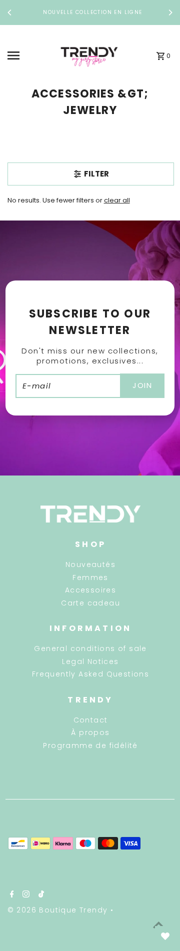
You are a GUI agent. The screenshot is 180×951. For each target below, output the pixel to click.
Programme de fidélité (90, 745)
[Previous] (10, 12)
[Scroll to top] (159, 925)
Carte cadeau (90, 603)
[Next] (170, 12)
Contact (91, 720)
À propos (90, 733)
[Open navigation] (28, 55)
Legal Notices (90, 661)
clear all (117, 200)
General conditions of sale (90, 649)
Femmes (90, 577)
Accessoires (90, 590)
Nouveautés (91, 565)
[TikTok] (40, 895)
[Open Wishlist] (165, 936)
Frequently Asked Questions (90, 674)
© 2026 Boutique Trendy (59, 910)
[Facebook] (11, 895)
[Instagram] (25, 895)
